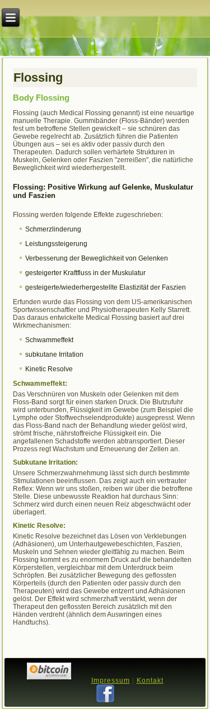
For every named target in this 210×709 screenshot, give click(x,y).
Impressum (110, 680)
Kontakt (150, 680)
